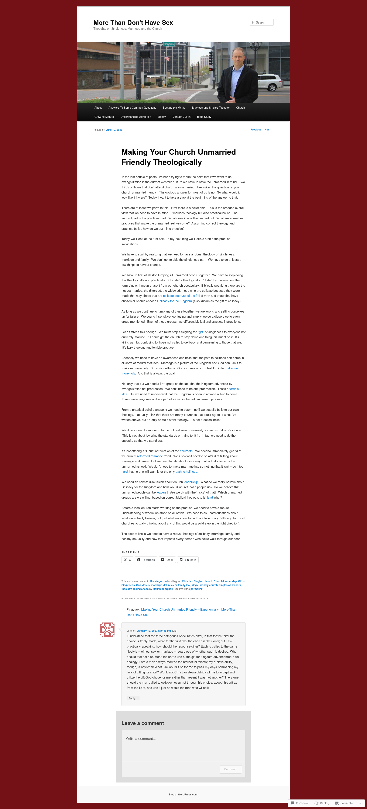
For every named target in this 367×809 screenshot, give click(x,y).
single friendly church (205, 585)
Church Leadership (225, 581)
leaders (162, 492)
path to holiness (186, 471)
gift (201, 331)
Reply (133, 698)
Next (269, 129)
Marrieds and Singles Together (211, 107)
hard (124, 471)
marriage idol (159, 585)
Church (240, 107)
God (138, 585)
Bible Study (204, 117)
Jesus (146, 585)
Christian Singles (192, 581)
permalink (197, 589)
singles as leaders (230, 585)
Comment (230, 769)
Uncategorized (159, 581)
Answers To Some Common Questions (132, 107)
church (208, 581)
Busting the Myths (174, 107)
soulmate (186, 451)
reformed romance (150, 456)
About (98, 107)
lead (210, 497)
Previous (254, 129)
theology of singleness (135, 589)
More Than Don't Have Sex (133, 22)
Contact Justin (182, 117)
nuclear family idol (179, 585)
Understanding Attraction (136, 117)
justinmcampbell (163, 589)
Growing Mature (104, 117)
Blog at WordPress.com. (183, 794)
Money (162, 117)
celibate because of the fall (181, 295)
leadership (191, 482)
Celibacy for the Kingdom (174, 301)
